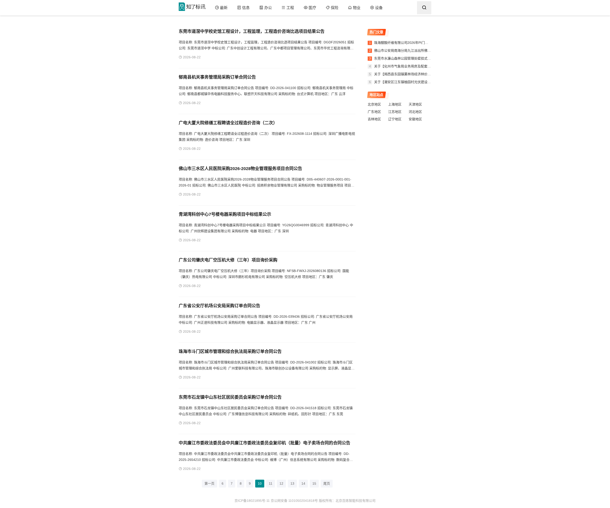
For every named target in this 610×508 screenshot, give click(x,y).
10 (260, 483)
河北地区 (415, 112)
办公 (268, 8)
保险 (334, 8)
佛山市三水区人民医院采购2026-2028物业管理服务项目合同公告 (240, 168)
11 (270, 483)
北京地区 (374, 104)
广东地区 (374, 112)
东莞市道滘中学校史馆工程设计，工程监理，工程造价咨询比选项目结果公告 (252, 31)
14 (303, 483)
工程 (290, 8)
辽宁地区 (395, 119)
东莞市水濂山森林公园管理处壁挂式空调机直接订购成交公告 (418, 58)
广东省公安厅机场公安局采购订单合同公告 (219, 305)
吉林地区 (374, 119)
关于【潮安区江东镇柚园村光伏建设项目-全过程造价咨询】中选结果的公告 (429, 82)
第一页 (209, 483)
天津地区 (415, 104)
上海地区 (395, 104)
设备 (379, 8)
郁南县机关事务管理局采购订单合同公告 (217, 77)
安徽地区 (415, 119)
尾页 (326, 483)
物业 (357, 8)
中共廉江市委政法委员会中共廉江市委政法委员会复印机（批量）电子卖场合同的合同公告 (264, 443)
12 (281, 483)
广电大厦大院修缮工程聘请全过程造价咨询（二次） (228, 123)
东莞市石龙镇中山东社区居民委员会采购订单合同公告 (230, 397)
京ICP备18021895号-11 (252, 501)
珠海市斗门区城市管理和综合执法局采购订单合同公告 (230, 351)
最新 (224, 8)
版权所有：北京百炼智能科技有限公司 (347, 501)
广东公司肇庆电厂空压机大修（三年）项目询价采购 (228, 260)
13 (292, 483)
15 (314, 483)
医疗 (312, 8)
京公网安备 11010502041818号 (294, 501)
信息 (246, 8)
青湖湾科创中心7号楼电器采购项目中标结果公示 (225, 214)
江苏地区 (395, 112)
